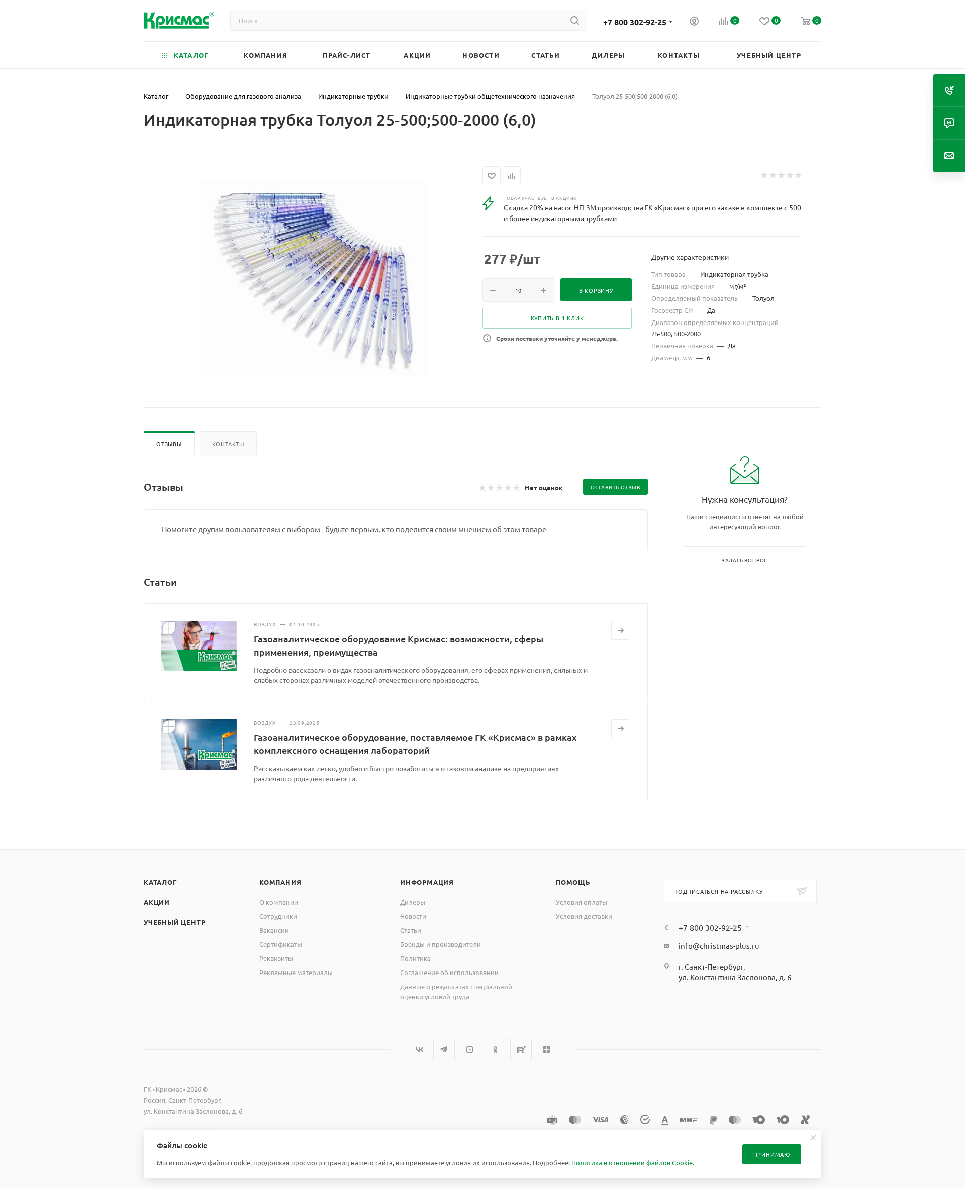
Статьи (410, 930)
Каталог (160, 882)
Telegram (444, 1049)
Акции (157, 902)
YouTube (469, 1049)
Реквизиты (276, 958)
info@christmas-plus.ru (719, 945)
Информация (427, 882)
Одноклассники (495, 1049)
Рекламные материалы (296, 972)
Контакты (228, 444)
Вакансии (274, 930)
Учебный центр (174, 922)
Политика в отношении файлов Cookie (632, 1162)
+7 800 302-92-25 (634, 22)
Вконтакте (418, 1049)
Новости (413, 916)
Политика (415, 958)
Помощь (573, 882)
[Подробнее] (620, 630)
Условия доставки (584, 916)
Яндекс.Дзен (546, 1049)
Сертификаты (280, 944)
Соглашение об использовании (449, 972)
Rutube (521, 1049)
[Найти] (574, 20)
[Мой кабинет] (694, 22)
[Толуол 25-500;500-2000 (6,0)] (314, 279)
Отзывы (169, 444)
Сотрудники (278, 916)
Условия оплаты (581, 902)
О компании (278, 902)
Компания (280, 882)
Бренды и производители (440, 944)
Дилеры (412, 902)
